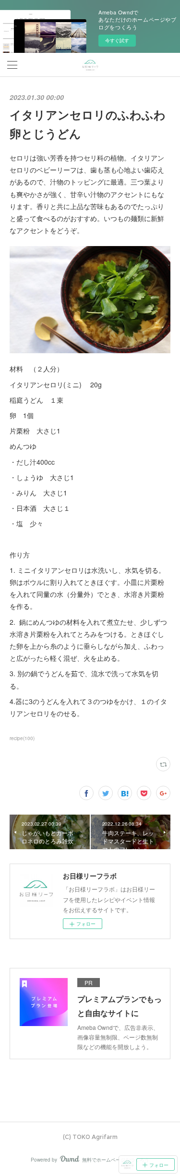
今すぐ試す (117, 40)
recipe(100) (22, 738)
